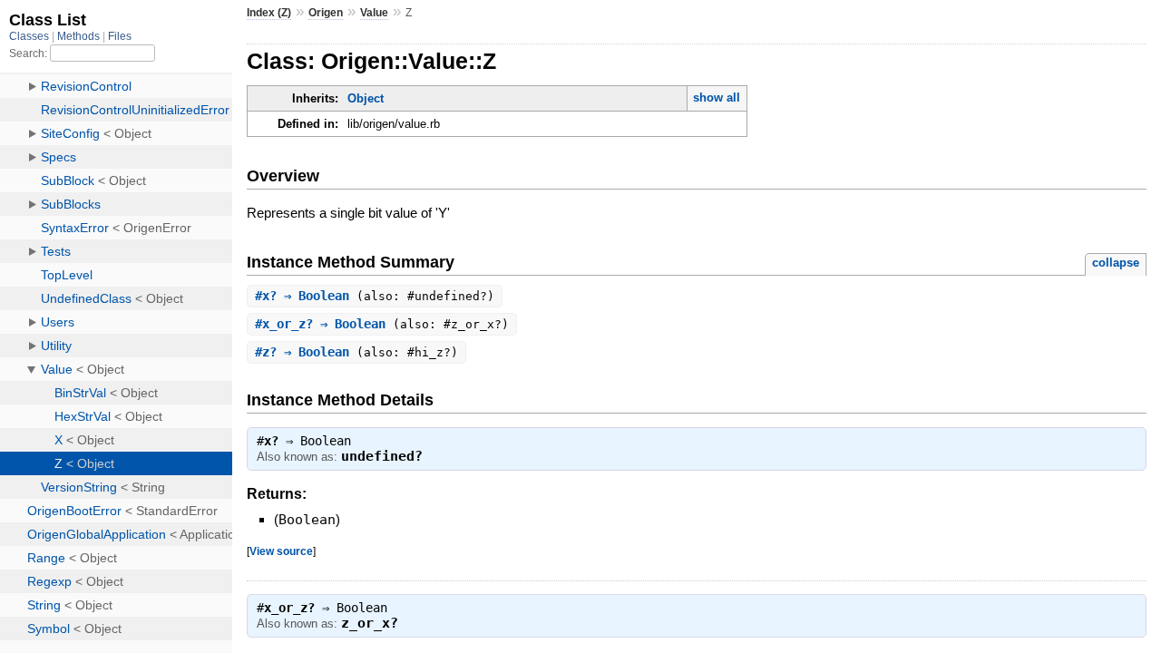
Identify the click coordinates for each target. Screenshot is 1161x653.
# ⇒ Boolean (305, 295)
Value (374, 12)
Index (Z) (269, 12)
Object (365, 98)
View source (281, 551)
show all (716, 97)
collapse (1115, 262)
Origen (325, 12)
